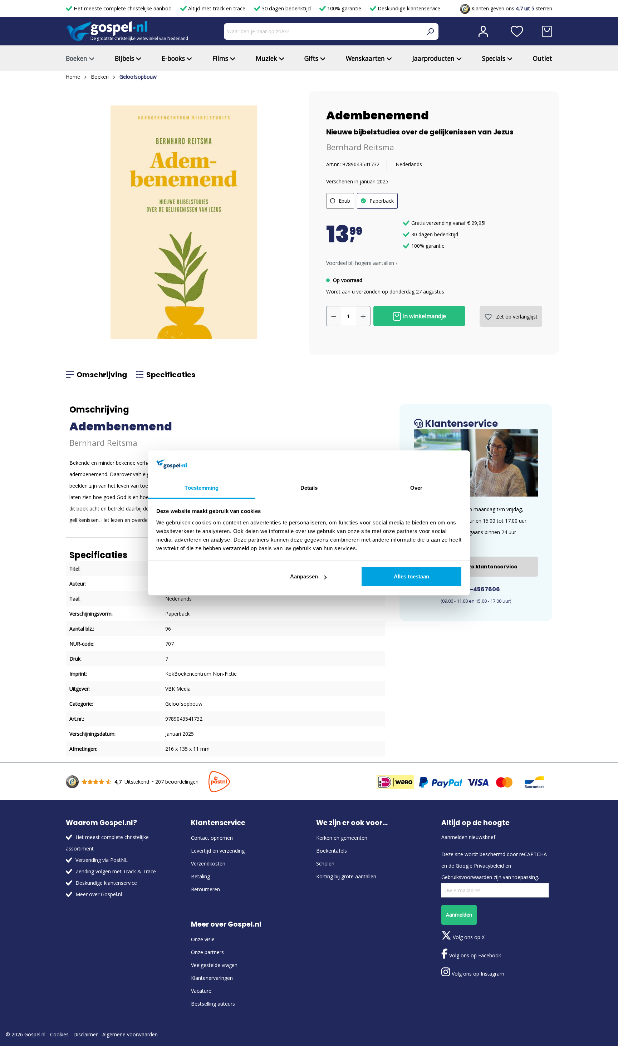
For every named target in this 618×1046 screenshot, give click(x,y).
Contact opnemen (212, 837)
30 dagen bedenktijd (286, 8)
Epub (344, 200)
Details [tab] (309, 488)
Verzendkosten (208, 863)
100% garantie (344, 8)
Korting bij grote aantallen (346, 876)
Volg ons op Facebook (474, 955)
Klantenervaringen (212, 978)
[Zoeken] (430, 31)
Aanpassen (304, 576)
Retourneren (205, 889)
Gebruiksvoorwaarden (466, 877)
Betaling (200, 876)
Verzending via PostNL (101, 860)
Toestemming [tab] (202, 488)
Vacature (201, 990)
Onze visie (203, 939)
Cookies (59, 1034)
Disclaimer (85, 1034)
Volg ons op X (468, 937)
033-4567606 (479, 589)
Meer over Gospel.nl (98, 894)
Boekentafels (331, 850)
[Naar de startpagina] (127, 31)
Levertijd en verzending (218, 850)
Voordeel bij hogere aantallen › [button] (361, 263)
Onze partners (207, 952)
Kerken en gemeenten (341, 837)
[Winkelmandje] (547, 31)
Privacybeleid (489, 865)
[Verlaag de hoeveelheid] (333, 316)
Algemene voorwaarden (130, 1034)
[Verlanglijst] (517, 31)
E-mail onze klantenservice (479, 566)
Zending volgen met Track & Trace (115, 871)
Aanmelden (459, 914)
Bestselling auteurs (213, 1003)
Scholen (325, 863)
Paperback (381, 200)
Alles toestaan (411, 576)
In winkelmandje (423, 316)
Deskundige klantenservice (408, 8)
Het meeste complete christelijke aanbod (122, 8)
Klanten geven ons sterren (511, 8)
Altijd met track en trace (217, 8)
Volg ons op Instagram (477, 973)
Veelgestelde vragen (214, 965)
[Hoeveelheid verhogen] (363, 316)
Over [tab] (416, 488)
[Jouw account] (483, 31)
